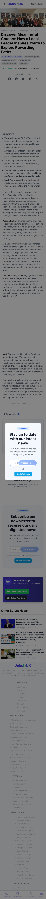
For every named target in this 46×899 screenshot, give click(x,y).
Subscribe (26, 463)
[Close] (43, 417)
